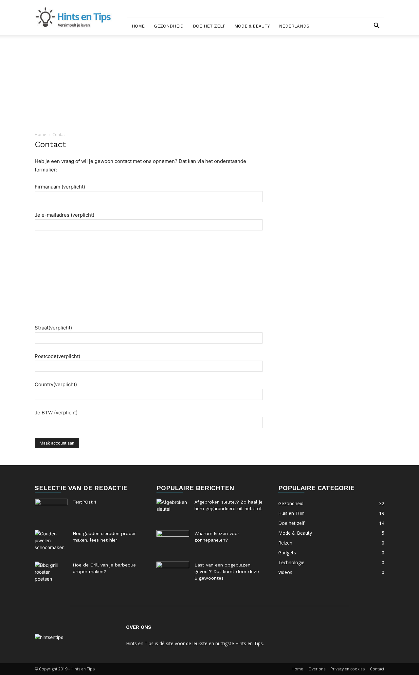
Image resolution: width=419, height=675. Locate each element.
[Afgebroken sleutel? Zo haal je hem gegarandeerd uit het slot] (172, 510)
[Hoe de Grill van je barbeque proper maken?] (51, 573)
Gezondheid (169, 26)
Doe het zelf (209, 26)
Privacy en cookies (348, 669)
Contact (377, 669)
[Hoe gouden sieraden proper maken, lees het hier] (51, 541)
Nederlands (294, 26)
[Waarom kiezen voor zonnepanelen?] (172, 541)
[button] (376, 26)
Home (138, 26)
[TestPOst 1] (51, 510)
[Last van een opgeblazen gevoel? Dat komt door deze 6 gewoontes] (172, 573)
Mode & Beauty (252, 26)
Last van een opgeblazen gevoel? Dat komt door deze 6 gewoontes (226, 571)
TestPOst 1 (84, 502)
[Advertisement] (209, 84)
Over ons (316, 669)
